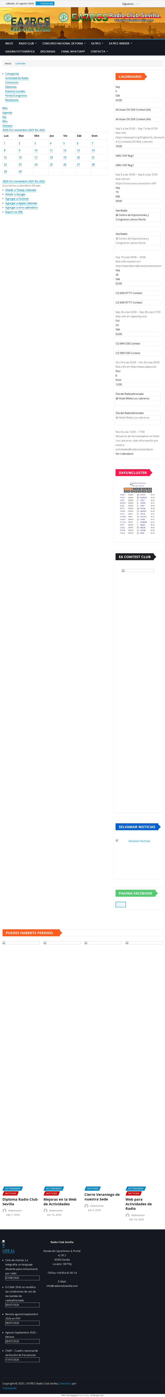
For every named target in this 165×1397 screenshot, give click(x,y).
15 (5, 157)
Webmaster (15, 1210)
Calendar (20, 63)
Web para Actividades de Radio (139, 1204)
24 (35, 164)
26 (64, 164)
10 (35, 150)
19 (64, 157)
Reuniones (12, 100)
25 (51, 164)
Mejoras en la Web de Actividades (60, 1201)
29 (5, 171)
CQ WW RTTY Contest (129, 302)
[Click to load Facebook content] (121, 904)
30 (20, 171)
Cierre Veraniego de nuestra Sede (102, 1196)
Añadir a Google (15, 194)
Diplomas (11, 87)
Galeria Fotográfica (20, 51)
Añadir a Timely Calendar (20, 190)
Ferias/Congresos (16, 95)
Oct (11, 130)
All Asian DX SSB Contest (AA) (133, 119)
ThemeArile (9, 1388)
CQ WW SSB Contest (128, 353)
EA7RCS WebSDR (119, 43)
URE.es (8, 1250)
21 (93, 157)
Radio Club (27, 43)
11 (51, 150)
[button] (21, 185)
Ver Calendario (124, 453)
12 (64, 150)
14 (93, 150)
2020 (5, 130)
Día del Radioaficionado (130, 413)
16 (20, 157)
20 (78, 157)
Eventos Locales (15, 91)
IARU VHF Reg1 (125, 165)
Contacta (98, 51)
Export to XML (14, 212)
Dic (37, 130)
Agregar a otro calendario (21, 207)
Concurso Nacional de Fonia (63, 43)
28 (93, 164)
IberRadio (121, 234)
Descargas (47, 51)
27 (78, 164)
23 (20, 164)
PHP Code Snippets (69, 1395)
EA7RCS (96, 43)
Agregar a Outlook (17, 198)
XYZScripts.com (97, 1395)
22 (5, 164)
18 (51, 157)
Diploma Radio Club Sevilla (20, 1201)
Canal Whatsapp (73, 51)
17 (35, 157)
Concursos (11, 82)
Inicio (9, 43)
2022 (42, 130)
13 (78, 150)
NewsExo (65, 1383)
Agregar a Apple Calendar (21, 203)
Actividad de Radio (17, 78)
